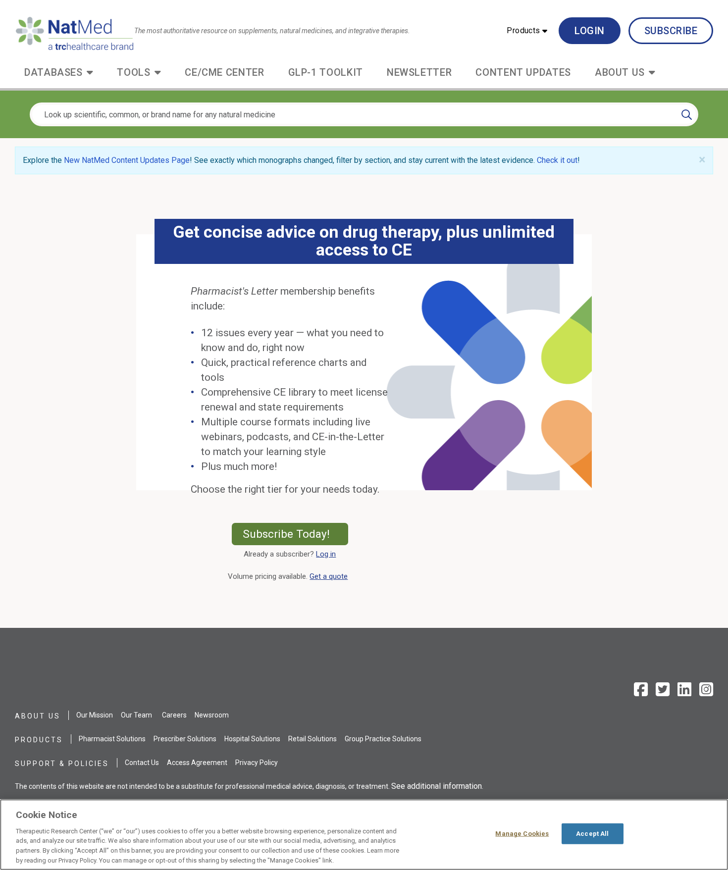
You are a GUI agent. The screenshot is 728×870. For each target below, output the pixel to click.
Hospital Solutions (252, 739)
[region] (364, 834)
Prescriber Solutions (185, 739)
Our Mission (94, 715)
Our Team (136, 715)
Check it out (557, 160)
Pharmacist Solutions (112, 739)
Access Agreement (197, 763)
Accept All (592, 833)
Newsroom (212, 715)
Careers (174, 715)
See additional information (436, 786)
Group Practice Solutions (383, 739)
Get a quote (331, 576)
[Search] (686, 114)
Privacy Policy (256, 763)
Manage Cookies (522, 833)
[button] (527, 30)
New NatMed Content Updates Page (127, 160)
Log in (326, 554)
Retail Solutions (312, 739)
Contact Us (142, 763)
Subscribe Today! (295, 534)
